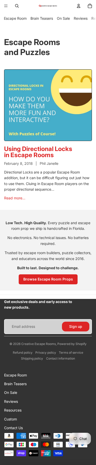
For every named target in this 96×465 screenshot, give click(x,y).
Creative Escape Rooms (38, 344)
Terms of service (71, 352)
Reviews (81, 18)
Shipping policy (32, 358)
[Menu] (6, 6)
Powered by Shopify (72, 344)
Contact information (60, 358)
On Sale (63, 18)
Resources (13, 410)
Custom (10, 419)
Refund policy (23, 352)
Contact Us (13, 428)
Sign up (75, 326)
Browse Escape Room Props (48, 279)
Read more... (14, 198)
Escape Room (15, 18)
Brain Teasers (41, 18)
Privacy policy (45, 352)
